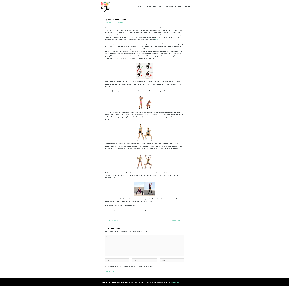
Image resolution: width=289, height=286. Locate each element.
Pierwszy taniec (151, 6)
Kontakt (180, 6)
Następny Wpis (176, 220)
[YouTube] (189, 6)
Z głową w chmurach (170, 6)
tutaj (156, 39)
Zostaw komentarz (110, 22)
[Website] (172, 260)
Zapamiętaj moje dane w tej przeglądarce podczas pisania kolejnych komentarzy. (130, 266)
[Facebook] (186, 6)
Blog (160, 6)
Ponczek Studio (174, 282)
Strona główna (140, 6)
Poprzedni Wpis (112, 220)
